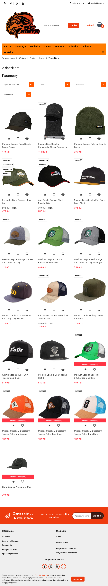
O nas (58, 537)
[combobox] (54, 84)
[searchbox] (88, 84)
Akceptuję (77, 579)
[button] (8, 531)
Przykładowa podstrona (66, 548)
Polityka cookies (9, 549)
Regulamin (7, 545)
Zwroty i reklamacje (11, 541)
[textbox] (51, 84)
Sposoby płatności (10, 554)
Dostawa (6, 537)
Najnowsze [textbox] (8, 95)
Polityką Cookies (41, 575)
